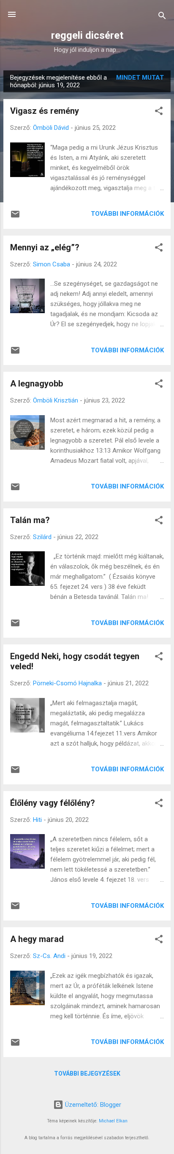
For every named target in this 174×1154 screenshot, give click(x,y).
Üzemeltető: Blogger (92, 1104)
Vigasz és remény (44, 111)
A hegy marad (37, 939)
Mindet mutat (140, 77)
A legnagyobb (36, 383)
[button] (159, 112)
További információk (127, 213)
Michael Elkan (113, 1121)
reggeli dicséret (87, 35)
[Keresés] (162, 17)
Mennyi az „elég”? (44, 247)
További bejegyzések (87, 1073)
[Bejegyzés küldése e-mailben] (15, 217)
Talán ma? (30, 520)
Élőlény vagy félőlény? (52, 803)
